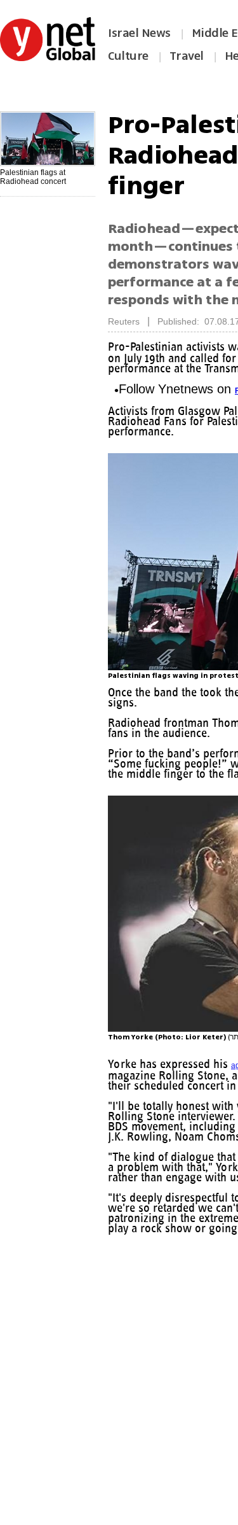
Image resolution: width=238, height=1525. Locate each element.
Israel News (139, 33)
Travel (186, 56)
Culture (128, 56)
